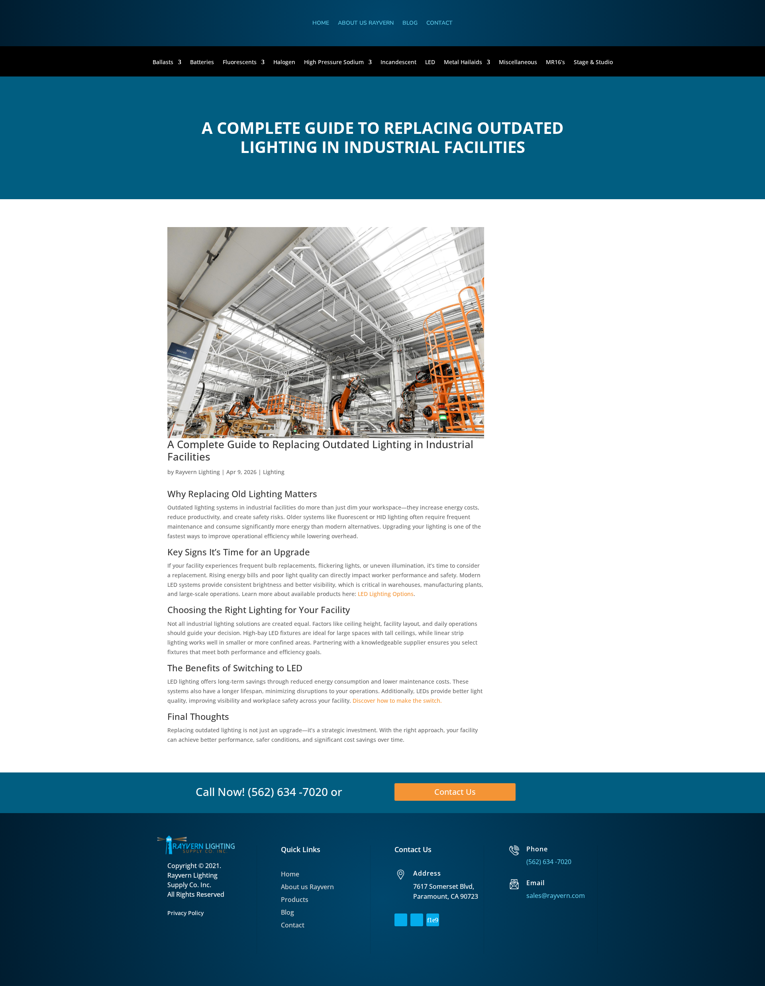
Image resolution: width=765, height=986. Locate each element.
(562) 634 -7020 (288, 791)
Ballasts (163, 62)
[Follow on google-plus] (432, 919)
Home (320, 23)
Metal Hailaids (463, 62)
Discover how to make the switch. (397, 700)
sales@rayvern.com (555, 895)
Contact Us (455, 791)
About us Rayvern (366, 23)
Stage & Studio (593, 62)
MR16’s (555, 62)
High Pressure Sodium (334, 62)
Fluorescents (240, 62)
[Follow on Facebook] (400, 919)
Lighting (273, 472)
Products (294, 899)
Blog (410, 23)
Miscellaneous (518, 62)
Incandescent (398, 62)
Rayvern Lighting (197, 472)
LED (430, 62)
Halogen (284, 62)
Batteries (202, 62)
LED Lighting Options (386, 594)
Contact (439, 23)
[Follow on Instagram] (416, 919)
